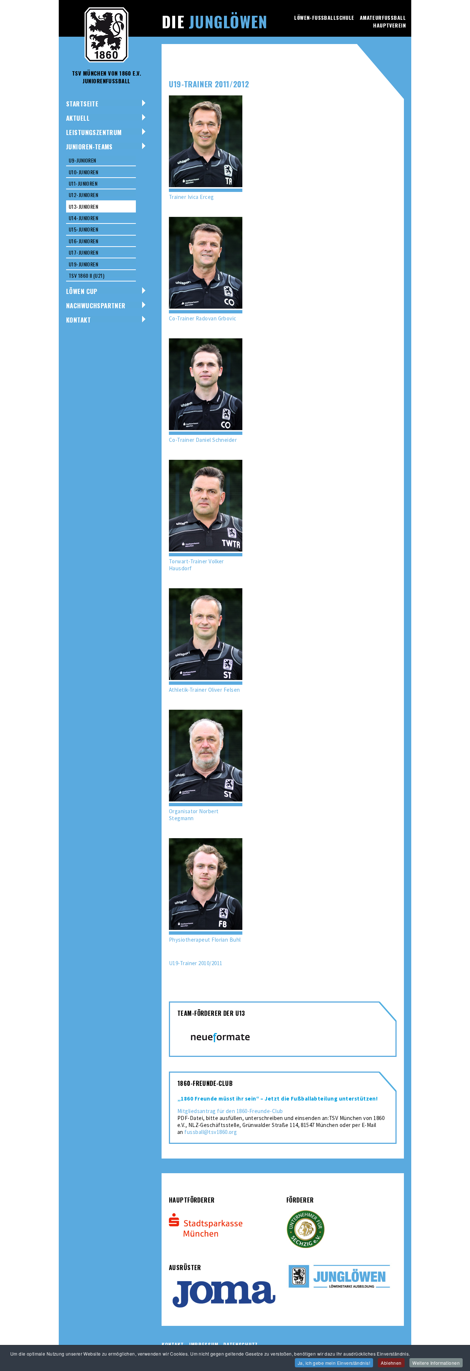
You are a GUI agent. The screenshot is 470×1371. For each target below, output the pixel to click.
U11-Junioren (83, 183)
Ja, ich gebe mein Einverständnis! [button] (334, 1363)
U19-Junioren (83, 264)
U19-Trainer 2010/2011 (195, 963)
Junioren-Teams (89, 146)
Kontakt (78, 319)
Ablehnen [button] (391, 1363)
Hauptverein (389, 25)
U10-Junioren (83, 172)
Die (214, 21)
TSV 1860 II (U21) (86, 275)
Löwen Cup (82, 291)
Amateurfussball (383, 17)
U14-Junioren (83, 218)
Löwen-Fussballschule (324, 17)
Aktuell (78, 118)
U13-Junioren (83, 206)
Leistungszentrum (94, 132)
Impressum (203, 1344)
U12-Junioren (83, 195)
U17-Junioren (83, 252)
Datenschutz (240, 1344)
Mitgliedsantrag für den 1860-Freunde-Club (230, 1111)
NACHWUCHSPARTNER (96, 305)
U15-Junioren (83, 229)
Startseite (82, 103)
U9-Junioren (82, 160)
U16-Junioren (83, 241)
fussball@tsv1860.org (210, 1131)
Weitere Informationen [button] (436, 1363)
